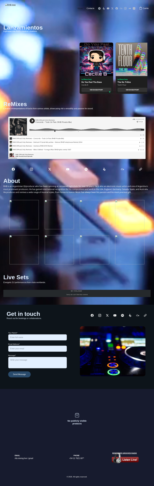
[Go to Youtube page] (109, 8)
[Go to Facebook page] (118, 8)
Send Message (19, 374)
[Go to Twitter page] (113, 8)
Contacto (90, 8)
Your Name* (12, 333)
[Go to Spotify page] (100, 8)
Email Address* (14, 344)
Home (80, 8)
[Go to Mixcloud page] (122, 8)
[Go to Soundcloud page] (130, 8)
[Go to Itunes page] (134, 8)
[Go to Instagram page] (126, 8)
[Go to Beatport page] (105, 8)
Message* (12, 355)
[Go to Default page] (140, 169)
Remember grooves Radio (124, 453)
